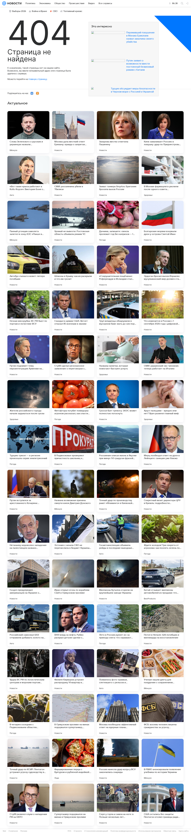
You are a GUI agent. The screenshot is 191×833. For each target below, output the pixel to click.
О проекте (78, 831)
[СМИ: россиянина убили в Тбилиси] (73, 177)
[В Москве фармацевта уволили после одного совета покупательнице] (163, 177)
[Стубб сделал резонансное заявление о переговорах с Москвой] (73, 356)
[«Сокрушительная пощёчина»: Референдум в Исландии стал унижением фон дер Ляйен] (118, 267)
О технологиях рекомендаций (96, 831)
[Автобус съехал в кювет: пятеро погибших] (28, 267)
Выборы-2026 (19, 11)
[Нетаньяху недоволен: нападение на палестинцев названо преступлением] (28, 536)
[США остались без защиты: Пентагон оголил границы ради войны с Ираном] (163, 805)
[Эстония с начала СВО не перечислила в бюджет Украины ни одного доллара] (73, 536)
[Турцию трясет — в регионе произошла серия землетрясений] (28, 446)
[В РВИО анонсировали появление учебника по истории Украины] (163, 760)
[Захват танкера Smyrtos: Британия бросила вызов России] (118, 177)
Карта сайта (183, 831)
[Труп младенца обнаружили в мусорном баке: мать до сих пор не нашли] (118, 311)
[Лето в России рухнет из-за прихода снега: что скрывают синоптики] (118, 625)
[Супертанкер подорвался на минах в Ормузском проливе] (73, 805)
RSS (69, 831)
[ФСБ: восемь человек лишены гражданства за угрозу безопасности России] (163, 715)
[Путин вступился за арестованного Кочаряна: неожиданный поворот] (28, 491)
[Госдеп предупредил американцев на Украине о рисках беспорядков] (28, 580)
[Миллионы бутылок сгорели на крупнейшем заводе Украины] (118, 580)
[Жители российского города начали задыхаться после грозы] (28, 401)
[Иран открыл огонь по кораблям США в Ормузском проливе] (73, 580)
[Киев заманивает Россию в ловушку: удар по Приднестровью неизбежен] (163, 132)
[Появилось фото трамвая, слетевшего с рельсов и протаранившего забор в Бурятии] (118, 670)
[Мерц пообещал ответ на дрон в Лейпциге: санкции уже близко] (163, 446)
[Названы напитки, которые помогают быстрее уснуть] (118, 356)
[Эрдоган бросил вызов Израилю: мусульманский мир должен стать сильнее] (163, 267)
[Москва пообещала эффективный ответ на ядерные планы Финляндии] (118, 715)
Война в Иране (39, 11)
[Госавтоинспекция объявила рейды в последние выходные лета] (118, 536)
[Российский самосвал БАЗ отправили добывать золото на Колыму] (28, 625)
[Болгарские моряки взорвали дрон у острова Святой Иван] (163, 222)
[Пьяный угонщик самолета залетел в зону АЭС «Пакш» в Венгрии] (28, 222)
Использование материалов (149, 831)
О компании (13, 831)
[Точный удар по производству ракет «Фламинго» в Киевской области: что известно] (118, 491)
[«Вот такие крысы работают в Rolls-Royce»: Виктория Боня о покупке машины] (28, 177)
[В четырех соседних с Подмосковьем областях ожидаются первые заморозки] (28, 715)
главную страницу (37, 79)
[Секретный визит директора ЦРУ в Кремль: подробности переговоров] (163, 491)
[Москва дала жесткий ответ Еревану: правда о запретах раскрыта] (73, 132)
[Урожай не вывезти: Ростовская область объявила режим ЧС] (73, 222)
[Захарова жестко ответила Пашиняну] (118, 132)
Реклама (23, 831)
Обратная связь (169, 831)
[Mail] (4, 3)
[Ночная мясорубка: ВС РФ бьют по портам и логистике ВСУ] (28, 311)
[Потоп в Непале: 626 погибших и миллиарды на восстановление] (163, 625)
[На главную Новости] (14, 3)
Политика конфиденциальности (123, 831)
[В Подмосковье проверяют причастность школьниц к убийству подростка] (73, 446)
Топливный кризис (72, 11)
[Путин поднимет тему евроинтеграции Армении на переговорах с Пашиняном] (28, 356)
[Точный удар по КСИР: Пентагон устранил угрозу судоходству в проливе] (28, 760)
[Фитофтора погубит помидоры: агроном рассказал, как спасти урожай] (73, 401)
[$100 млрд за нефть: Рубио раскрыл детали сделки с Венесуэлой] (73, 625)
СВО (55, 11)
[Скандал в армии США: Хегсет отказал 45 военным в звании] (73, 311)
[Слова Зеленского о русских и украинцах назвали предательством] (28, 132)
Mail (4, 831)
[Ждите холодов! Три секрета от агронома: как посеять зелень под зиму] (163, 536)
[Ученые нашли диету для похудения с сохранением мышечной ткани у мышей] (163, 670)
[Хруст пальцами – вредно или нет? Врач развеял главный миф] (163, 401)
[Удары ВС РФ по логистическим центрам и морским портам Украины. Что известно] (28, 670)
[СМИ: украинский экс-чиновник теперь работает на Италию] (163, 356)
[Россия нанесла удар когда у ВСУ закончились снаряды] (118, 760)
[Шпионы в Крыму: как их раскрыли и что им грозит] (73, 267)
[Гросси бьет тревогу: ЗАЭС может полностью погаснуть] (118, 401)
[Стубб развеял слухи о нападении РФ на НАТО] (28, 805)
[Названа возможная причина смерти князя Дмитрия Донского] (73, 491)
